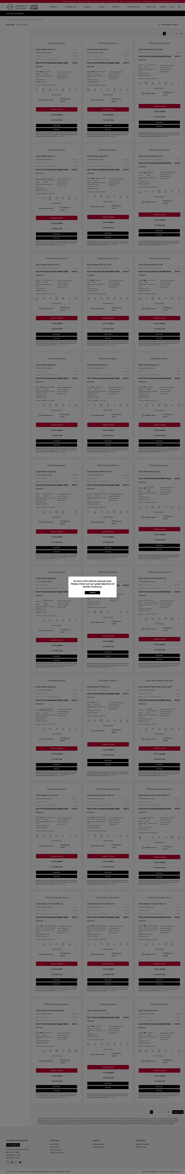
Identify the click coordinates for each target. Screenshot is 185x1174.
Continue (92, 592)
